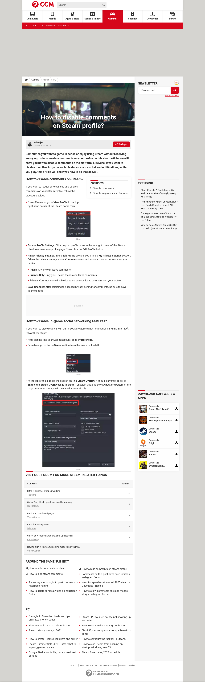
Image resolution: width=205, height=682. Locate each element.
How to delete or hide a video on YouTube (52, 590)
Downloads (152, 18)
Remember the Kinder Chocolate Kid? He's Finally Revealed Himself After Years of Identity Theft (159, 205)
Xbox (33, 25)
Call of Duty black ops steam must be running (49, 502)
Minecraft (50, 25)
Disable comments (103, 188)
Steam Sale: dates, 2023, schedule (101, 652)
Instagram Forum (91, 577)
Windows (31, 528)
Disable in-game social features (110, 193)
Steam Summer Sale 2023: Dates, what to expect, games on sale (52, 646)
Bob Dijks (38, 142)
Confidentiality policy (108, 665)
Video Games (33, 517)
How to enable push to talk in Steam (49, 625)
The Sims (31, 495)
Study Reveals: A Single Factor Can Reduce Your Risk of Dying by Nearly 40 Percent (158, 193)
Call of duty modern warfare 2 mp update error (50, 535)
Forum (172, 18)
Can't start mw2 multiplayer (40, 513)
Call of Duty (63, 25)
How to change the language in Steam (103, 625)
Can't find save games (38, 524)
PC (27, 25)
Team (81, 665)
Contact (122, 665)
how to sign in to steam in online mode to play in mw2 (53, 547)
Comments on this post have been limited (105, 574)
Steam (51, 191)
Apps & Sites (72, 18)
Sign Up (73, 665)
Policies (131, 665)
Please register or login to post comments (52, 582)
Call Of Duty (33, 506)
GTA (41, 25)
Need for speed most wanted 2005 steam (105, 582)
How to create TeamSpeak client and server (53, 638)
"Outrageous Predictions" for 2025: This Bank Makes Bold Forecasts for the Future (158, 216)
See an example (172, 96)
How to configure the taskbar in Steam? (104, 638)
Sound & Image (92, 18)
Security (132, 18)
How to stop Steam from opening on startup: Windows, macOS (102, 646)
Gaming (112, 18)
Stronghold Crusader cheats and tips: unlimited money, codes (50, 618)
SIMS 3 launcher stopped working (43, 491)
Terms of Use (91, 665)
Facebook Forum (38, 585)
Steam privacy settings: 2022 (45, 630)
